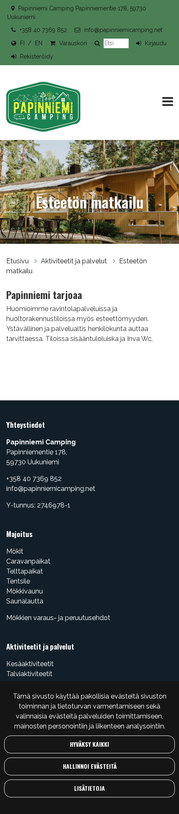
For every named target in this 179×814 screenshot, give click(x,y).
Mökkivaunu (24, 591)
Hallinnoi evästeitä (90, 766)
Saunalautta (24, 601)
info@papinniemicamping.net (123, 30)
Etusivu (18, 261)
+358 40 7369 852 (43, 30)
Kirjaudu (156, 43)
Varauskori (73, 43)
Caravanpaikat (28, 561)
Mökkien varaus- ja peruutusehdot (58, 618)
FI (22, 43)
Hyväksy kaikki (89, 744)
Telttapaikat (24, 571)
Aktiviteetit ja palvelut (75, 261)
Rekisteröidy (36, 56)
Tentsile (18, 581)
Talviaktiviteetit (29, 674)
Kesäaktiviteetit (30, 664)
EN (38, 43)
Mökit (14, 551)
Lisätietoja (89, 788)
